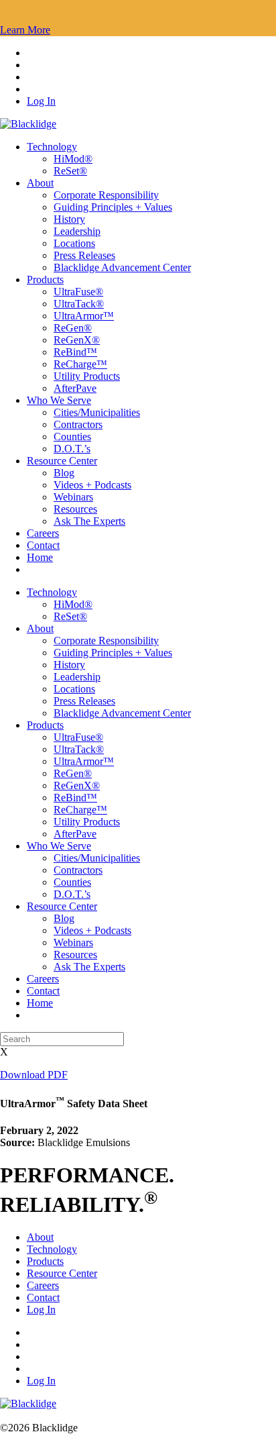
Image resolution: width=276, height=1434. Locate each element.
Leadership (77, 231)
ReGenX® (77, 340)
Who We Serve (59, 400)
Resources (75, 509)
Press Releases (84, 255)
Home (40, 557)
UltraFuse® (78, 291)
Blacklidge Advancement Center (122, 267)
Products (45, 279)
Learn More (25, 30)
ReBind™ (75, 352)
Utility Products (87, 376)
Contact (43, 545)
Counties (72, 436)
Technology (52, 146)
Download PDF (34, 1074)
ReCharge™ (80, 364)
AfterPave (75, 388)
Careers (43, 533)
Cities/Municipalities (97, 412)
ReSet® (70, 170)
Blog (64, 472)
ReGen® (73, 328)
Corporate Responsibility (106, 195)
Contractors (78, 424)
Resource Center (62, 460)
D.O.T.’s (72, 448)
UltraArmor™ (84, 315)
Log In (41, 101)
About (40, 183)
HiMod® (73, 158)
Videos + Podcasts (92, 485)
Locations (74, 243)
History (69, 219)
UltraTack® (79, 303)
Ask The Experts (89, 521)
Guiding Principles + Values (113, 207)
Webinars (73, 497)
